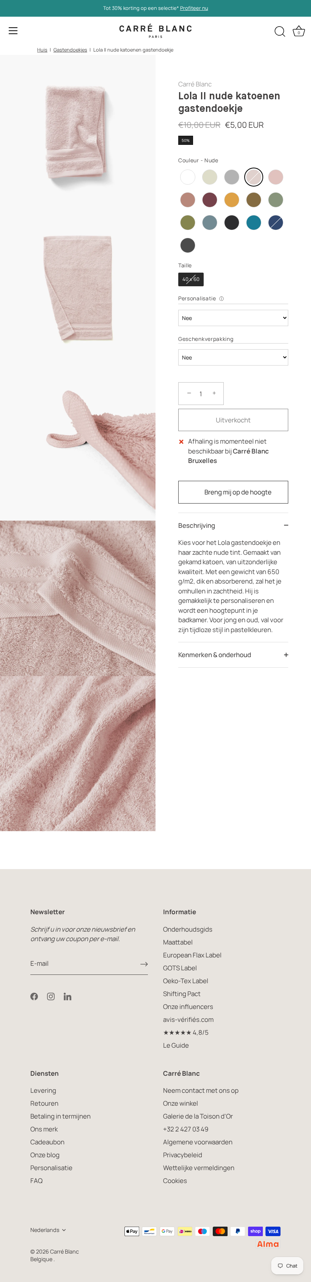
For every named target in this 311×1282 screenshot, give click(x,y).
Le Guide (176, 1045)
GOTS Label (180, 967)
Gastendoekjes (70, 49)
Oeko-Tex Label (185, 980)
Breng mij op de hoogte (238, 492)
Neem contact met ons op (201, 1090)
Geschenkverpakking (206, 338)
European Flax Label (192, 955)
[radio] (187, 177)
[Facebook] (34, 995)
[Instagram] (51, 995)
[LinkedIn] (67, 995)
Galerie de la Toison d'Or (198, 1116)
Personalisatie (197, 298)
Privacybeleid (182, 1154)
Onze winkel (180, 1103)
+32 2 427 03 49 (186, 1129)
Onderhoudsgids (187, 929)
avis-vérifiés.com (188, 1019)
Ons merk (44, 1129)
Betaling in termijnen (60, 1116)
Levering (43, 1090)
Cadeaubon (47, 1142)
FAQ (36, 1180)
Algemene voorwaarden (197, 1142)
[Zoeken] (280, 32)
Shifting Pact (182, 993)
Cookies (175, 1180)
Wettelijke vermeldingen (198, 1167)
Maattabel (178, 942)
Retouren (44, 1103)
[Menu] (13, 30)
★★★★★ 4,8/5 (186, 1032)
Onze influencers (188, 1006)
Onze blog (45, 1154)
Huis (42, 49)
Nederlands (45, 1230)
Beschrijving (196, 525)
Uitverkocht (233, 420)
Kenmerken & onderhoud (214, 654)
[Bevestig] (144, 964)
